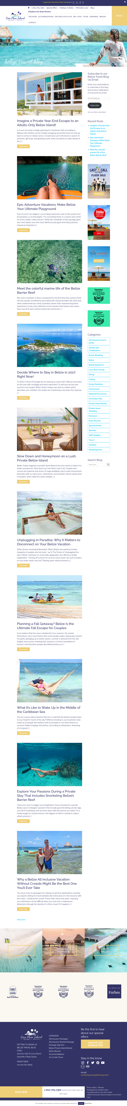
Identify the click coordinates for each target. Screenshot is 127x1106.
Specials (92, 430)
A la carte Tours (56, 1057)
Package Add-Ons (56, 1045)
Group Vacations (96, 384)
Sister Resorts (95, 421)
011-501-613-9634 (24, 1065)
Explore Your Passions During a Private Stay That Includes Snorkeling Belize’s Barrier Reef (46, 795)
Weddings (94, 17)
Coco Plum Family (97, 370)
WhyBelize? (106, 950)
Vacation (92, 445)
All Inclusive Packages (58, 1039)
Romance (93, 416)
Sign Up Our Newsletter (95, 1044)
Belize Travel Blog (26, 1047)
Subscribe (94, 105)
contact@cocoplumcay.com (95, 1075)
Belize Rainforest (96, 365)
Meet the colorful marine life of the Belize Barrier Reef (98, 152)
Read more (23, 146)
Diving (91, 374)
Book (119, 15)
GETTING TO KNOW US (27, 1044)
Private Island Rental (98, 403)
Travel (91, 440)
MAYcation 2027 (82, 8)
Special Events (95, 425)
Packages (33, 17)
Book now (21, 1092)
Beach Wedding (96, 355)
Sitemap (101, 1087)
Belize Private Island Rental (60, 1048)
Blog (92, 8)
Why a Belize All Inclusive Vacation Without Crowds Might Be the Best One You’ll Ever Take (47, 883)
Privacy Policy (91, 1087)
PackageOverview (63, 950)
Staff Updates (95, 435)
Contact (32, 22)
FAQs (19, 1051)
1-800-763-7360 (38, 8)
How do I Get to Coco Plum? (29, 1054)
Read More (88, 1103)
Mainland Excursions (98, 394)
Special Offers (51, 8)
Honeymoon (94, 389)
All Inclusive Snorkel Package (61, 1042)
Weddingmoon (95, 450)
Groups (102, 17)
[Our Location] (28, 8)
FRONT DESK (22, 1061)
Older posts (21, 920)
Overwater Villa (95, 399)
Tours (85, 17)
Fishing (92, 379)
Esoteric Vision (103, 1090)
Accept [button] (81, 1103)
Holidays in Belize (67, 8)
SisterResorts (21, 950)
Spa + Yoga (77, 17)
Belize (91, 360)
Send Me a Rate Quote (27, 1057)
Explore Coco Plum (63, 17)
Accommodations (45, 17)
